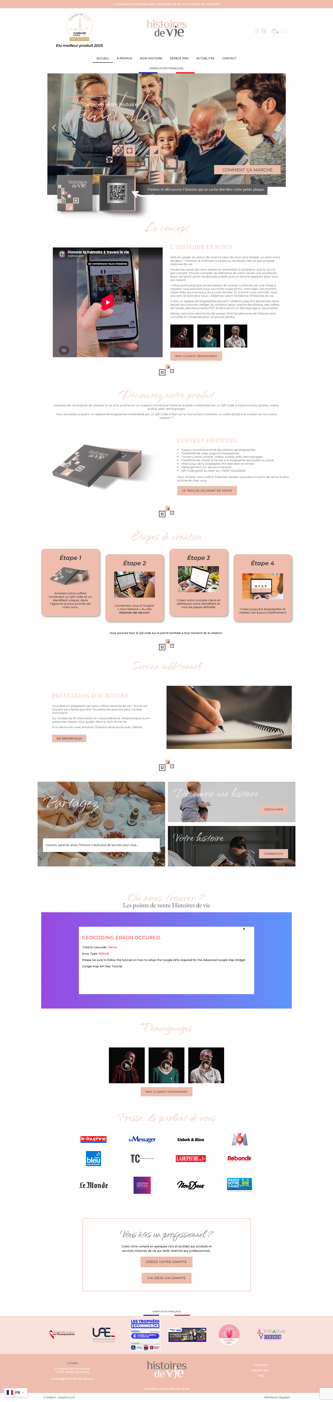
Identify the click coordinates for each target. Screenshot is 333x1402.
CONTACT (229, 58)
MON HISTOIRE (151, 58)
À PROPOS (124, 58)
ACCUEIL (103, 58)
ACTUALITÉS (205, 58)
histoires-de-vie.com (134, 612)
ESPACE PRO (179, 58)
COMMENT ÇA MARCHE (247, 170)
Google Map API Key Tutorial (102, 966)
